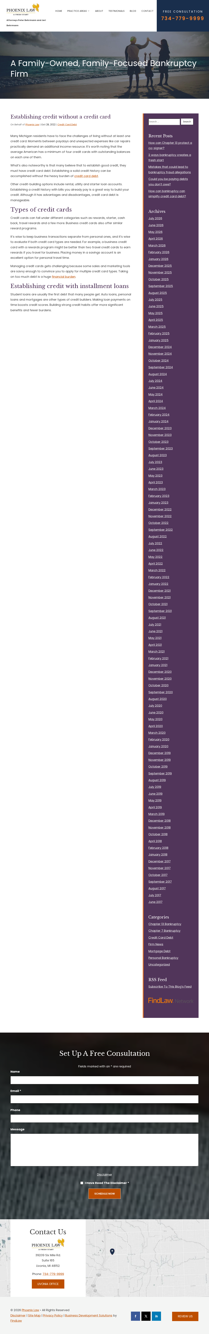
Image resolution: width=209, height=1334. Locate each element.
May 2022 (155, 557)
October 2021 (158, 604)
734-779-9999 (182, 18)
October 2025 (158, 279)
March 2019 (156, 814)
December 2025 (160, 266)
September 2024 (160, 367)
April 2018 (155, 841)
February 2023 (158, 496)
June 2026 (155, 225)
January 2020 (158, 746)
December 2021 (159, 591)
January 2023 (158, 503)
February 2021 (158, 658)
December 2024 (160, 347)
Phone (15, 1110)
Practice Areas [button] (77, 11)
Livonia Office (48, 1284)
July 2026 (155, 218)
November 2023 (160, 435)
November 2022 (160, 516)
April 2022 (155, 563)
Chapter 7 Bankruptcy (164, 931)
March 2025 (157, 327)
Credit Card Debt (67, 124)
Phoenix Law (32, 124)
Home (58, 11)
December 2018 (159, 821)
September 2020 (160, 692)
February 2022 (158, 577)
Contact (147, 11)
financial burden (63, 277)
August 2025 (157, 293)
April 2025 (155, 320)
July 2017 (154, 895)
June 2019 (155, 794)
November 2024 (160, 354)
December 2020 (160, 672)
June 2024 (156, 387)
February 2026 (158, 252)
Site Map (34, 1315)
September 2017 (160, 882)
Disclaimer (104, 1175)
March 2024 (157, 408)
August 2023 (157, 455)
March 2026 (157, 245)
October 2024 (158, 360)
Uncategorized (159, 964)
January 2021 (157, 665)
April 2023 (155, 482)
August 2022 (157, 536)
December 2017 (159, 861)
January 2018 (157, 854)
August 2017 (157, 888)
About (99, 11)
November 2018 (159, 827)
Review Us (185, 1316)
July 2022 (155, 543)
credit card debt (86, 176)
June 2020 (155, 712)
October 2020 (158, 685)
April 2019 (155, 807)
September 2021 (160, 611)
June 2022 (155, 550)
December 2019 (159, 753)
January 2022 (158, 584)
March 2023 (157, 489)
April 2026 (155, 239)
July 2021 (154, 624)
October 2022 (158, 523)
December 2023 (160, 428)
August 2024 (157, 374)
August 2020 (157, 699)
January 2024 (158, 421)
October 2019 (158, 767)
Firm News (155, 944)
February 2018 (158, 848)
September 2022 (160, 530)
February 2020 (158, 739)
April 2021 (155, 645)
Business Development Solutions (88, 1315)
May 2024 (155, 394)
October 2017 (158, 875)
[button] (205, 1317)
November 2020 (160, 679)
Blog (133, 11)
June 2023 (155, 469)
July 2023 (155, 462)
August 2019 (157, 780)
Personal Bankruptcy (163, 958)
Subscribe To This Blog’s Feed (170, 987)
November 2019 (159, 760)
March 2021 (156, 651)
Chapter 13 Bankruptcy (164, 924)
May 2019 (154, 800)
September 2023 (160, 448)
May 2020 (155, 719)
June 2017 (155, 902)
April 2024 (155, 401)
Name (15, 1072)
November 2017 (159, 868)
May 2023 (155, 476)
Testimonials (116, 11)
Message (17, 1129)
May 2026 (155, 232)
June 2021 (155, 631)
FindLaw (16, 1321)
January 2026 (158, 259)
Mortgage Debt (159, 951)
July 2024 (155, 381)
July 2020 (155, 706)
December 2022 (160, 509)
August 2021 (157, 618)
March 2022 (157, 570)
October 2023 (158, 442)
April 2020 (155, 726)
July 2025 (155, 299)
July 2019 (154, 787)
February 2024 (158, 415)
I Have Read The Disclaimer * (107, 1182)
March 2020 (157, 733)
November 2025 (160, 272)
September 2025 (160, 286)
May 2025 (155, 313)
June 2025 (156, 306)
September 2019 (160, 773)
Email (15, 1091)
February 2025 (158, 333)
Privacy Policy (53, 1315)
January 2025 (158, 340)
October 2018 (158, 834)
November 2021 (159, 597)
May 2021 (154, 638)
